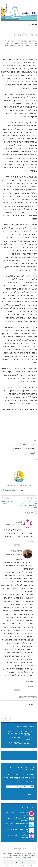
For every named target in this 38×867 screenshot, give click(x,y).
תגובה (17, 545)
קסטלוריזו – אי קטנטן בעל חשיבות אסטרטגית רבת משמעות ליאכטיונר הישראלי (18, 733)
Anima (26, 818)
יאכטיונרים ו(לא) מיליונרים (6, 500)
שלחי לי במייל (25, 794)
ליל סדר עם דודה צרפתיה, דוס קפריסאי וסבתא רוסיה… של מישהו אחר (28, 502)
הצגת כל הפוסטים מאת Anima (12, 490)
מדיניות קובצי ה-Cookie (22, 859)
